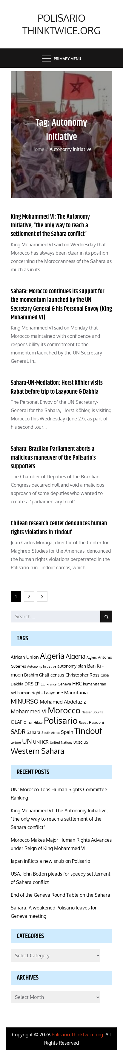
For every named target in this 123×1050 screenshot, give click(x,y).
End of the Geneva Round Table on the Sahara (60, 895)
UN (27, 741)
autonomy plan (71, 666)
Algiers (92, 657)
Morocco (64, 710)
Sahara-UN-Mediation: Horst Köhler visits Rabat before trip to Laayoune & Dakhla (57, 387)
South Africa (50, 732)
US (86, 742)
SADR (18, 731)
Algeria (52, 655)
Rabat (83, 723)
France (51, 684)
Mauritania (76, 692)
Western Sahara (37, 751)
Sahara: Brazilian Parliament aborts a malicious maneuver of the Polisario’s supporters (53, 457)
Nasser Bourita (92, 712)
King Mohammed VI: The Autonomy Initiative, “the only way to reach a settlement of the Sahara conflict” (50, 225)
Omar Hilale (33, 722)
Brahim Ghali (36, 674)
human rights (30, 692)
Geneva (64, 683)
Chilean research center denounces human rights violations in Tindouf (59, 528)
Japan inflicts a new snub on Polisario (50, 861)
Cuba (105, 675)
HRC (77, 683)
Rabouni (96, 722)
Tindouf (88, 731)
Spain (67, 732)
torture (16, 742)
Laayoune (53, 693)
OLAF (16, 722)
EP (37, 683)
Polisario (61, 720)
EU (43, 683)
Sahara (33, 732)
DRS (28, 684)
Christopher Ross (82, 675)
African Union (25, 657)
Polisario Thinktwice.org (61, 24)
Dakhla (17, 684)
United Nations (61, 742)
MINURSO (25, 701)
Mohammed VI (29, 711)
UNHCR (41, 742)
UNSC (77, 742)
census (57, 674)
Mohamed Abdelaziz (63, 701)
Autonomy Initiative (41, 666)
